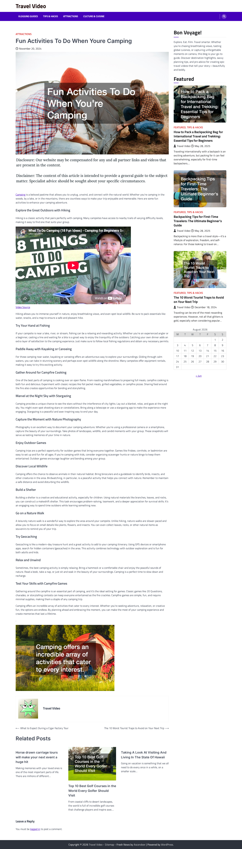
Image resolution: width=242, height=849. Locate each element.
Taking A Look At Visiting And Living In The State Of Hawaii (143, 755)
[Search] (224, 16)
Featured (180, 127)
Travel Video (31, 5)
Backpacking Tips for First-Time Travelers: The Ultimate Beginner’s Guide (198, 221)
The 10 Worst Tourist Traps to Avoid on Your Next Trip (199, 299)
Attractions (70, 16)
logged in (35, 829)
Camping (20, 195)
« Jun (199, 376)
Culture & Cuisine (93, 16)
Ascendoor (139, 845)
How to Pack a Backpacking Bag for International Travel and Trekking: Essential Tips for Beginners (198, 136)
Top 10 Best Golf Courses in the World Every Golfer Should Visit (92, 790)
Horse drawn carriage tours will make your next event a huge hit (37, 757)
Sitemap (109, 845)
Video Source (23, 307)
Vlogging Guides (28, 16)
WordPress (167, 845)
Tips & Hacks (50, 16)
